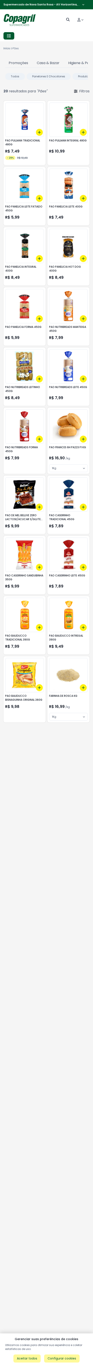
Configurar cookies (62, 1358)
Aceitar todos (27, 1358)
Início (6, 48)
